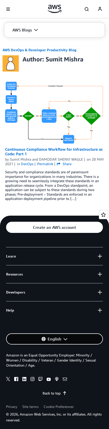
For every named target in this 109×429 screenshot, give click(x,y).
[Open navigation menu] (8, 9)
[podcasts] (57, 380)
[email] (65, 380)
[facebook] (16, 380)
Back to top (52, 393)
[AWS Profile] (100, 9)
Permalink (45, 164)
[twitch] (41, 380)
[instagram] (32, 380)
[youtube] (49, 380)
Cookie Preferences (59, 406)
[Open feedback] (103, 214)
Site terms (30, 406)
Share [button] (66, 164)
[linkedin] (24, 380)
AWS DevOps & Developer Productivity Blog (39, 50)
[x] (8, 380)
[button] (25, 30)
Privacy (11, 406)
